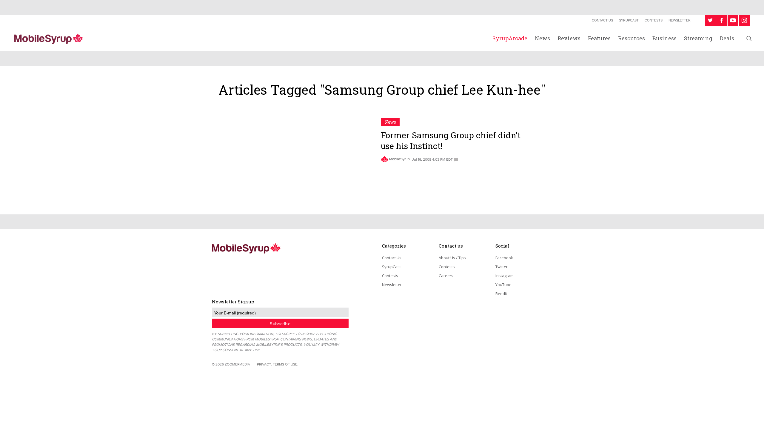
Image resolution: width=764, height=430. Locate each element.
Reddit (501, 293)
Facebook (504, 257)
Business (664, 38)
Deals (727, 38)
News (542, 38)
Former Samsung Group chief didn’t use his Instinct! (450, 140)
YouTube (503, 284)
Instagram (504, 275)
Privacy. (264, 364)
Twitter (501, 266)
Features (599, 38)
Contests (654, 20)
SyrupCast (629, 20)
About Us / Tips (452, 257)
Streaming (698, 38)
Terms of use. (285, 364)
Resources (631, 38)
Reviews (568, 38)
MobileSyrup (399, 159)
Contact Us (602, 20)
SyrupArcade (509, 38)
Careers (446, 275)
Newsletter (679, 20)
